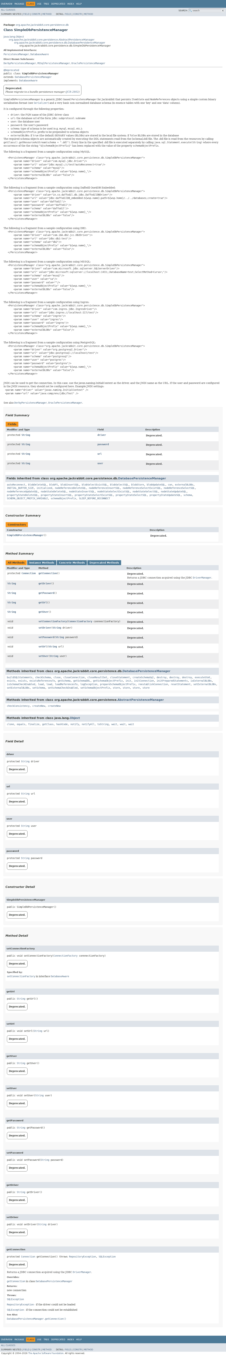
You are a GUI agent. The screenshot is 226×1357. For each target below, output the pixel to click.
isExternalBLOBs (201, 680)
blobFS (53, 484)
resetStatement (181, 684)
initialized (44, 488)
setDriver (44, 627)
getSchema (64, 680)
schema (187, 495)
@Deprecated (11, 70)
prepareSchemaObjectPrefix (117, 684)
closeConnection (74, 677)
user (100, 463)
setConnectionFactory (52, 621)
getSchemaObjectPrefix (108, 680)
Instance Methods (41, 562)
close (57, 677)
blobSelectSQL (119, 484)
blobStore (137, 484)
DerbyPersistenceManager (20, 63)
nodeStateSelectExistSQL (113, 491)
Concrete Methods (72, 562)
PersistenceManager (16, 54)
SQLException (107, 1256)
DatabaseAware (39, 54)
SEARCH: (183, 10)
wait (114, 724)
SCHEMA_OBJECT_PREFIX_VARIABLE (27, 498)
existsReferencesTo (42, 680)
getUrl (42, 602)
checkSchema (43, 677)
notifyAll (88, 724)
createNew (38, 705)
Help (79, 4)
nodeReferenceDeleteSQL (70, 488)
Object (75, 718)
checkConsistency (18, 705)
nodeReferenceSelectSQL (179, 488)
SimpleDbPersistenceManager (25, 535)
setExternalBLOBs (204, 684)
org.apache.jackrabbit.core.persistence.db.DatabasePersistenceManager (59, 42)
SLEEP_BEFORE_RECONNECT (94, 498)
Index (70, 4)
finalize (33, 724)
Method (47, 14)
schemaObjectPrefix (63, 498)
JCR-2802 (72, 91)
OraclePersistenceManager (88, 63)
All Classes (8, 10)
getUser (43, 611)
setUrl (42, 646)
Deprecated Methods (104, 562)
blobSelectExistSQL (94, 484)
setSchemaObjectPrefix (95, 687)
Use (39, 4)
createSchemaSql (143, 677)
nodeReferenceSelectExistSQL (142, 488)
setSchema (38, 687)
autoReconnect (16, 484)
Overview (6, 4)
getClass (47, 724)
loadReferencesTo (66, 684)
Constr (36, 14)
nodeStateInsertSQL (81, 491)
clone (10, 724)
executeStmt (202, 677)
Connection (29, 573)
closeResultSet (97, 677)
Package (19, 4)
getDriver (44, 583)
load (41, 684)
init (128, 680)
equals (21, 724)
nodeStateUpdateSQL (173, 491)
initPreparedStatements (172, 680)
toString (103, 724)
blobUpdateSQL (156, 484)
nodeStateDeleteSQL (53, 491)
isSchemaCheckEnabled (21, 684)
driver (101, 435)
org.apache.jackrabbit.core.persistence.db (42, 24)
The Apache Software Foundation (46, 1353)
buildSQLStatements (19, 677)
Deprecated (58, 4)
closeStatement (120, 677)
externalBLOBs (184, 484)
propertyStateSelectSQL (131, 495)
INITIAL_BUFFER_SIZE (20, 488)
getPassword (46, 593)
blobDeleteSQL (37, 484)
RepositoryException (82, 1256)
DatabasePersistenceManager (33, 77)
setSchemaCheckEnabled (63, 687)
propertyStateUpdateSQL (165, 495)
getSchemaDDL (81, 680)
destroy (161, 677)
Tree (46, 4)
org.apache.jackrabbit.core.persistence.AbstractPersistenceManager (51, 39)
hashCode (62, 724)
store (116, 687)
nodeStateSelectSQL (145, 491)
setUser (43, 656)
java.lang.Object (14, 36)
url (99, 453)
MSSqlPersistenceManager (53, 63)
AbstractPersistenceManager (141, 699)
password (103, 444)
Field (26, 14)
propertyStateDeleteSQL (22, 495)
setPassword (46, 637)
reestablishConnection (153, 684)
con (170, 484)
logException (88, 684)
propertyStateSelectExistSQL (94, 495)
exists (11, 680)
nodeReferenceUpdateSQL (22, 491)
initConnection (144, 680)
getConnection (47, 573)
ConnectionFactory (80, 621)
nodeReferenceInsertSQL (104, 488)
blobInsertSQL (70, 484)
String (26, 435)
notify (74, 724)
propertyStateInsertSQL (56, 495)
